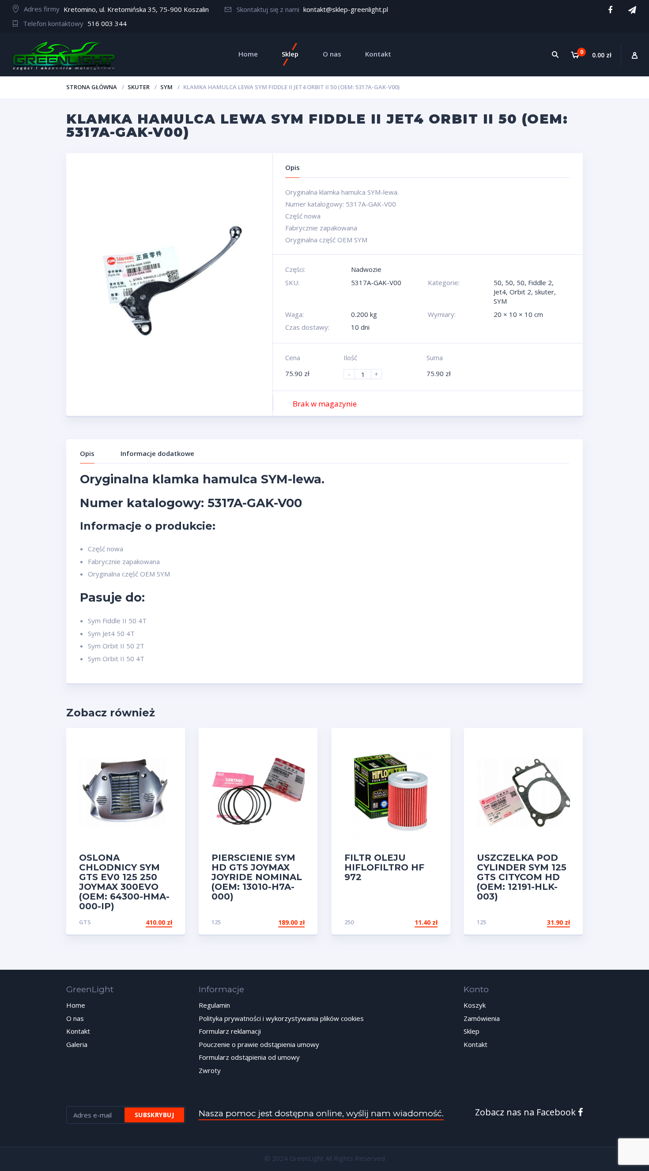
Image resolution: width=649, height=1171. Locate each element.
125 (216, 922)
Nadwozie (366, 269)
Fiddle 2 (540, 282)
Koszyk (475, 1005)
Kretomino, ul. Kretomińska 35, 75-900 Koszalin (136, 9)
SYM (166, 87)
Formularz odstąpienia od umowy (249, 1057)
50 (498, 282)
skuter (139, 87)
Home (75, 1005)
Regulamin (214, 1005)
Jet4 (500, 291)
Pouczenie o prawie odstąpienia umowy (259, 1044)
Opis (87, 453)
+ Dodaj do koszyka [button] (271, 922)
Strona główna (91, 87)
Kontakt (78, 1031)
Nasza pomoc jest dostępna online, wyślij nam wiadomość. (321, 1113)
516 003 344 (107, 23)
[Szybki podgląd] (169, 742)
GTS (85, 922)
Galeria (76, 1044)
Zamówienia (482, 1018)
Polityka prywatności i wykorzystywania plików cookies (281, 1018)
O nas (75, 1018)
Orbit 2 (520, 291)
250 (349, 922)
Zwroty (210, 1070)
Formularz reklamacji (230, 1031)
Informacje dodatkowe (157, 453)
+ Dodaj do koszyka (138, 922)
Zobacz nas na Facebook (526, 1112)
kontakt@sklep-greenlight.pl (345, 9)
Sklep (471, 1031)
